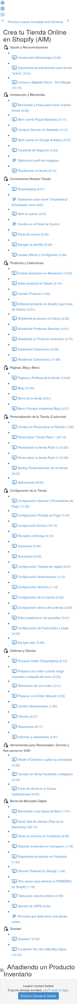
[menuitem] (2, 10)
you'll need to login (55, 990)
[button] (2, 4)
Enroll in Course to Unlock (38, 996)
